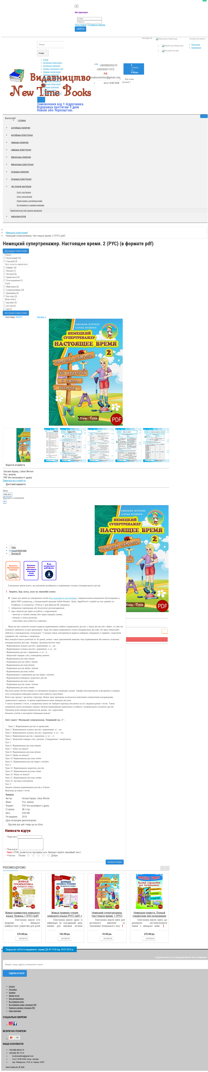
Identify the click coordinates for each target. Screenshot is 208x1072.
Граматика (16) (13, 277)
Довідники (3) (12, 293)
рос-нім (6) (11, 306)
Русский (175, 51)
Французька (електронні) (53, 78)
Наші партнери (15, 1011)
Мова (5, 491)
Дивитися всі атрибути (14, 480)
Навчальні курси (49, 90)
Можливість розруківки (13, 498)
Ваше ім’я (12, 837)
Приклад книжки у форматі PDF (22, 1008)
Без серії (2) (11, 296)
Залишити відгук (115, 862)
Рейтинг (11, 855)
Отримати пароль (96, 24)
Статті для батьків (24, 192)
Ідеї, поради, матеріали (52, 93)
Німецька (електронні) (52, 72)
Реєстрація (80, 24)
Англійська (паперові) (51, 66)
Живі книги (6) (12, 286)
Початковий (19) (13, 258)
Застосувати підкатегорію (16, 251)
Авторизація (196, 48)
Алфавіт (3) (11, 267)
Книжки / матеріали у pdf (53, 69)
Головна (22, 121)
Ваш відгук (13, 849)
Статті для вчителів (24, 197)
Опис (14, 547)
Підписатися (16, 973)
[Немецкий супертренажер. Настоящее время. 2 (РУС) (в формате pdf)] (86, 372)
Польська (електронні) (52, 84)
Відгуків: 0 (41, 317)
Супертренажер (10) (15, 290)
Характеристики (19, 550)
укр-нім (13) (11, 302)
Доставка (13, 989)
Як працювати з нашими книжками (30, 205)
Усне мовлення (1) (14, 280)
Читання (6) (11, 274)
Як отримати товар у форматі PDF (23, 1005)
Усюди (45, 60)
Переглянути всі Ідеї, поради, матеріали (26, 211)
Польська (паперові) (51, 87)
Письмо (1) (11, 271)
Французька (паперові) (52, 81)
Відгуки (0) (16, 553)
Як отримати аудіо (16, 1002)
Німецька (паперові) (51, 75)
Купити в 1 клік (23, 909)
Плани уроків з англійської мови (29, 201)
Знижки (12, 992)
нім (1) (9, 309)
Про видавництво (16, 999)
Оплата (12, 986)
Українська (178, 46)
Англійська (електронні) (52, 63)
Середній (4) (11, 261)
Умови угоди (14, 996)
